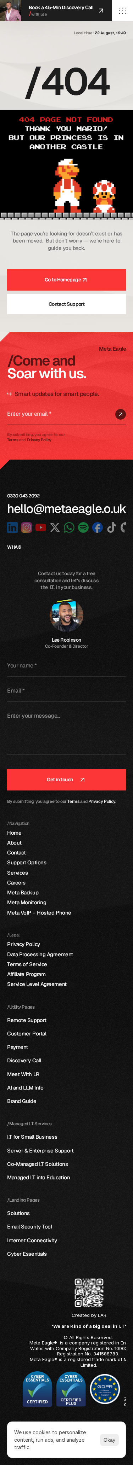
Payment (17, 1047)
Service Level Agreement (37, 984)
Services (17, 872)
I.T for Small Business (33, 1136)
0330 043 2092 (23, 496)
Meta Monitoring (26, 902)
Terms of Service (27, 964)
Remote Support (26, 1020)
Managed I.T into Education (38, 1177)
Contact (16, 852)
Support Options (26, 862)
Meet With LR (23, 1074)
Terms (73, 801)
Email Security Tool (29, 1226)
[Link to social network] (12, 527)
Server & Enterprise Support (40, 1150)
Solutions (18, 1213)
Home (14, 832)
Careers (16, 882)
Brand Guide (21, 1101)
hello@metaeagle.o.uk (66, 508)
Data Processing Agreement (40, 954)
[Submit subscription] (120, 414)
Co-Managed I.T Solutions (37, 1164)
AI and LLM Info (25, 1087)
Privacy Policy (101, 801)
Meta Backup (22, 892)
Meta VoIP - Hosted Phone (39, 912)
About (14, 842)
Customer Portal (26, 1033)
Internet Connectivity (32, 1240)
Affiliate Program (26, 974)
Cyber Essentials (27, 1253)
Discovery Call (24, 1060)
